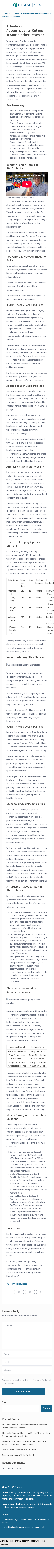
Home (4, 13)
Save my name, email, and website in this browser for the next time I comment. (26, 1381)
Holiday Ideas (14, 13)
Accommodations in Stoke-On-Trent (18, 1455)
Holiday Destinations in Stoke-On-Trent (19, 1450)
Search (5, 1402)
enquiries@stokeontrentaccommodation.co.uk (24, 1527)
